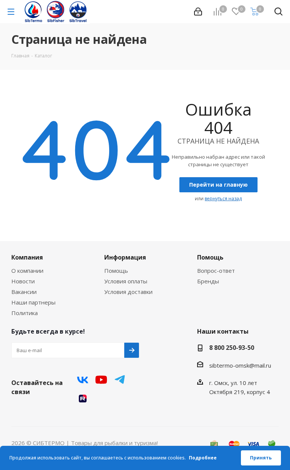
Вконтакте (82, 379)
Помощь (116, 270)
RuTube (82, 398)
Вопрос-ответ (216, 270)
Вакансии (24, 291)
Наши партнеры (33, 302)
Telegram (119, 379)
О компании (27, 270)
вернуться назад (223, 198)
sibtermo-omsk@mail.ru (240, 365)
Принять (261, 458)
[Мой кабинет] (198, 11)
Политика (24, 313)
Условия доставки (128, 291)
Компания (27, 257)
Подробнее (203, 458)
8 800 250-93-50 (231, 347)
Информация (125, 257)
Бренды (208, 281)
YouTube (101, 379)
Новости (23, 281)
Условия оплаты (125, 281)
